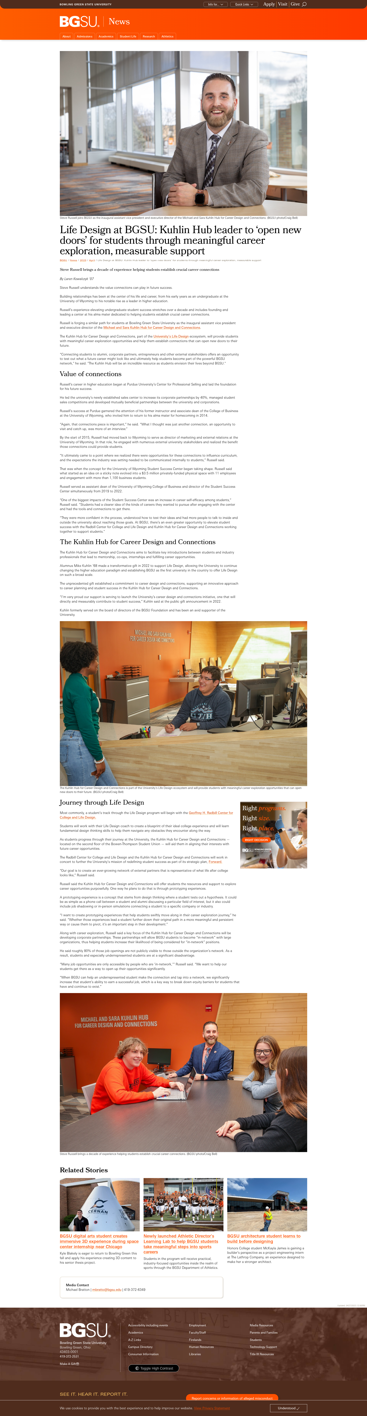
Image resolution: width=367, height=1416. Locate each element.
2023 (83, 260)
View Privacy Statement (212, 1408)
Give (295, 4)
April (92, 260)
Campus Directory (140, 1347)
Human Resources (201, 1347)
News (73, 260)
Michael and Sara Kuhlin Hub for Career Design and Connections (151, 327)
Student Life (128, 36)
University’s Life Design (171, 336)
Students (256, 1340)
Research (149, 36)
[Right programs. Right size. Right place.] (273, 839)
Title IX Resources (262, 1354)
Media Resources (261, 1325)
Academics (106, 36)
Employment (197, 1325)
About (67, 36)
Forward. (215, 862)
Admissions (84, 36)
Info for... (213, 4)
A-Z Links (134, 1340)
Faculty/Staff (197, 1332)
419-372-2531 (69, 1356)
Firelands (195, 1340)
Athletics (167, 36)
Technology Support (263, 1347)
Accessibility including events (148, 1325)
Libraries (195, 1354)
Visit (282, 4)
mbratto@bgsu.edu (106, 1290)
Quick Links (242, 4)
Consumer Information (143, 1354)
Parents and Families (264, 1332)
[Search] (304, 4)
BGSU (63, 260)
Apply (269, 4)
